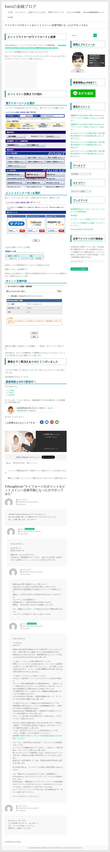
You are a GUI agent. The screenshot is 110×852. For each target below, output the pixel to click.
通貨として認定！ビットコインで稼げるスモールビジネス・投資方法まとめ (35, 479)
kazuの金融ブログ (20, 6)
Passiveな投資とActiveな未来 (82, 229)
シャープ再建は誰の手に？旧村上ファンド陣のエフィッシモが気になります (35, 471)
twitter (11, 393)
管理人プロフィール (56, 12)
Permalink (21, 504)
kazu (9, 463)
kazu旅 (10, 17)
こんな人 (30, 370)
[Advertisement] (21, 75)
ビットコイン (20, 12)
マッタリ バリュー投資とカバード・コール (88, 219)
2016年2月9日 (20, 463)
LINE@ (11, 390)
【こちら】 (24, 377)
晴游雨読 (74, 215)
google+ (12, 395)
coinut (15, 678)
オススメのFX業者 (73, 12)
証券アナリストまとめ (37, 12)
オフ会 (10, 12)
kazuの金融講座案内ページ (93, 12)
